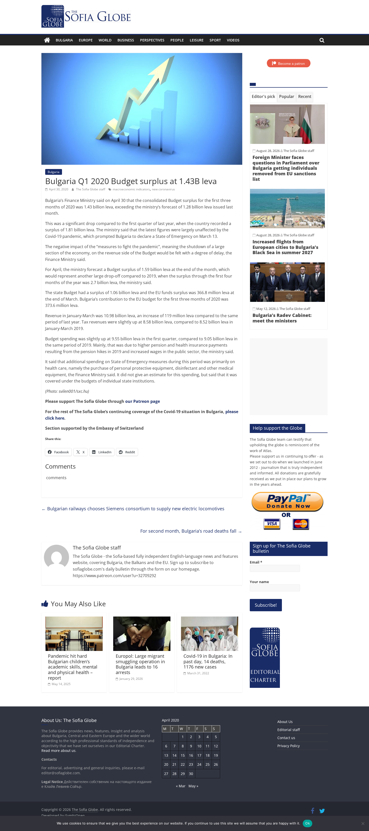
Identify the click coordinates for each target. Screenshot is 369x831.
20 (166, 764)
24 (199, 764)
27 (166, 773)
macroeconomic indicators (131, 189)
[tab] (263, 97)
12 (216, 746)
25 (208, 764)
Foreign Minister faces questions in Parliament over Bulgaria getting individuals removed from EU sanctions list (286, 168)
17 (199, 755)
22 (183, 764)
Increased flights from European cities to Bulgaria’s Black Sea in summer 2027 (285, 247)
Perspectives (152, 40)
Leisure (197, 40)
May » (193, 786)
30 (191, 773)
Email (256, 562)
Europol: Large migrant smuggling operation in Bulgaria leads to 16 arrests (140, 664)
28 (174, 773)
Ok (307, 823)
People (177, 40)
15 (183, 755)
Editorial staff (288, 729)
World (105, 40)
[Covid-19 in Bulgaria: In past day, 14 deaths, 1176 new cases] (209, 619)
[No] (362, 823)
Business (125, 40)
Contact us (286, 737)
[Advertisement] (289, 376)
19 (216, 755)
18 (208, 755)
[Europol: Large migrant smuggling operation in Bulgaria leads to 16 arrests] (141, 619)
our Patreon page (142, 401)
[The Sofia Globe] (47, 40)
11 (208, 746)
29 (183, 773)
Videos (233, 40)
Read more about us (58, 750)
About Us (285, 721)
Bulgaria (64, 40)
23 (191, 764)
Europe (86, 40)
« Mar (181, 786)
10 (199, 746)
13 (166, 755)
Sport (215, 40)
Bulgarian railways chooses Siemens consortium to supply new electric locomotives (132, 509)
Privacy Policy (288, 745)
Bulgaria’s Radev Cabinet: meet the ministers (282, 318)
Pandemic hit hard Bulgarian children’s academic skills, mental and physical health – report (72, 667)
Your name (259, 581)
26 (216, 764)
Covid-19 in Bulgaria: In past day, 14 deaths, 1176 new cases (207, 661)
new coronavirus (163, 189)
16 (191, 755)
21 (174, 764)
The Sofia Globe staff (91, 189)
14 (174, 755)
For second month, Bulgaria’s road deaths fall (191, 531)
